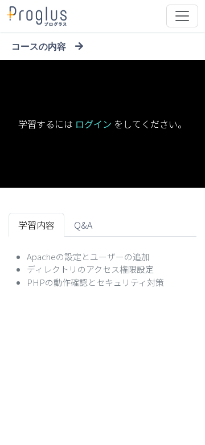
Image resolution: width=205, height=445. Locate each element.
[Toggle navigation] (182, 16)
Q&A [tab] (83, 225)
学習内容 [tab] (36, 225)
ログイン (93, 124)
